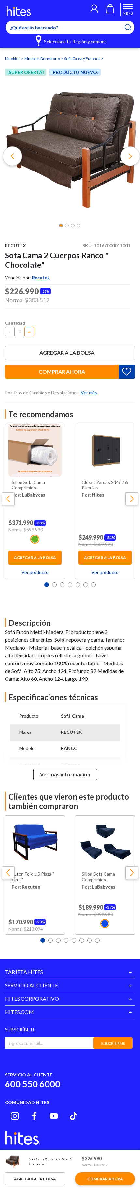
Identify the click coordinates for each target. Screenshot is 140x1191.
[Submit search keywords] (132, 27)
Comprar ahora (62, 371)
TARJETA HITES (24, 972)
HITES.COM (19, 1012)
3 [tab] (62, 584)
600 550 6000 (32, 1083)
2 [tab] (54, 584)
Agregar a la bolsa (66, 352)
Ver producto (35, 572)
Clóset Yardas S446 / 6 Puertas (105, 485)
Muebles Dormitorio (42, 58)
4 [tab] (70, 584)
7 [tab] (93, 584)
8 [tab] (97, 940)
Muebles (13, 58)
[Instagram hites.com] (15, 1116)
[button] (94, 9)
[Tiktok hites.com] (73, 1116)
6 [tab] (85, 584)
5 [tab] (78, 584)
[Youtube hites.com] (54, 1116)
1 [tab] (46, 584)
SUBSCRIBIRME (113, 1043)
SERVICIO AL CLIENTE (31, 985)
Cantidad (15, 323)
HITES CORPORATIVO (32, 998)
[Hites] (19, 11)
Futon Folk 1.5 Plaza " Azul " (33, 876)
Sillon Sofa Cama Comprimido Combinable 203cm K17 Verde (31, 485)
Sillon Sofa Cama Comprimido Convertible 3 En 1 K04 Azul (100, 877)
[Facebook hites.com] (34, 1116)
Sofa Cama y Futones (82, 58)
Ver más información (65, 774)
